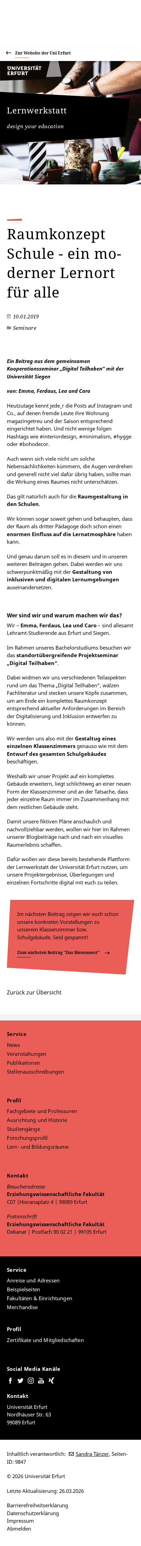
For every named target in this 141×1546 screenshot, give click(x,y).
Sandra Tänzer (92, 1453)
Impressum (20, 1520)
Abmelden (19, 1528)
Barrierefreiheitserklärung (37, 1505)
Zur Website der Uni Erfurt (43, 53)
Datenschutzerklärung (33, 1513)
